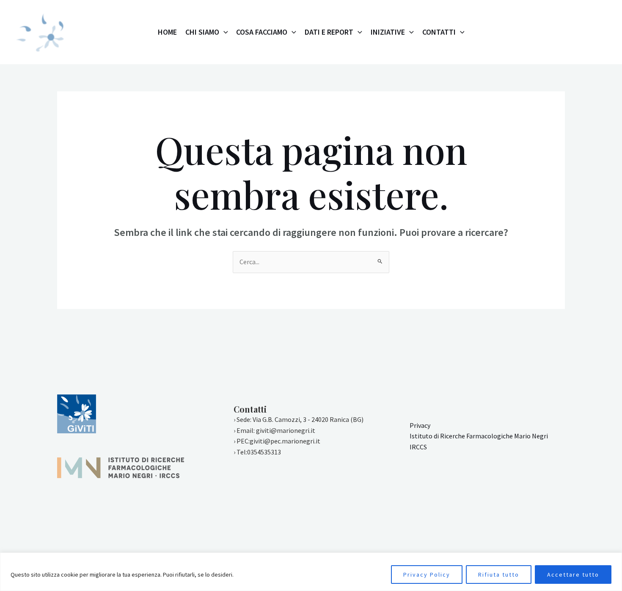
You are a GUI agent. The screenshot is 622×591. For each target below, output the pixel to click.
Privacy (420, 425)
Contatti (439, 32)
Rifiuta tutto (498, 574)
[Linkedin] (596, 32)
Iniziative (388, 32)
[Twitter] (577, 32)
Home (167, 32)
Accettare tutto (573, 574)
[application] (223, 32)
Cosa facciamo (261, 32)
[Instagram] (540, 32)
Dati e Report (329, 32)
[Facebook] (559, 32)
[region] (311, 572)
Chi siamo (202, 32)
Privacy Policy (426, 574)
